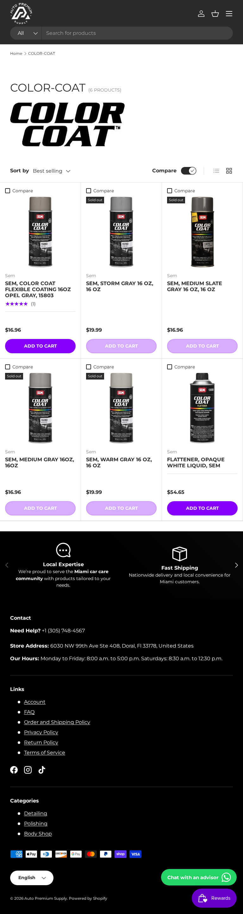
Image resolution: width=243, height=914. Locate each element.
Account (35, 702)
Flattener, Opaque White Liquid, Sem (196, 463)
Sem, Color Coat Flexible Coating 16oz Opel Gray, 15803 (38, 289)
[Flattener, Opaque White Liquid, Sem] (202, 408)
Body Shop (38, 834)
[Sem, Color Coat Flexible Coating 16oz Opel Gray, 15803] (40, 232)
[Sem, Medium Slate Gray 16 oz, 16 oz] (202, 232)
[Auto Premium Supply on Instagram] (28, 770)
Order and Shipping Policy (57, 722)
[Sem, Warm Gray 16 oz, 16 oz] (121, 408)
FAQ (29, 712)
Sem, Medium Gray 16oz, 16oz (39, 463)
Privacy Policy (41, 732)
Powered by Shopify (88, 898)
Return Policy (41, 742)
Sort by (19, 171)
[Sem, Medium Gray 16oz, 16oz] (40, 408)
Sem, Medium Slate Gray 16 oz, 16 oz (194, 286)
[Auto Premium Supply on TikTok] (42, 770)
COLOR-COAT (41, 53)
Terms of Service (44, 753)
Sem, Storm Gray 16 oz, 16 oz (119, 286)
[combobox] (121, 33)
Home (16, 53)
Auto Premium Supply (45, 898)
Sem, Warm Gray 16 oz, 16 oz (119, 463)
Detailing (35, 813)
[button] (215, 14)
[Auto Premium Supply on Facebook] (14, 770)
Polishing (35, 824)
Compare (164, 171)
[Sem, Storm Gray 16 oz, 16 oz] (121, 232)
